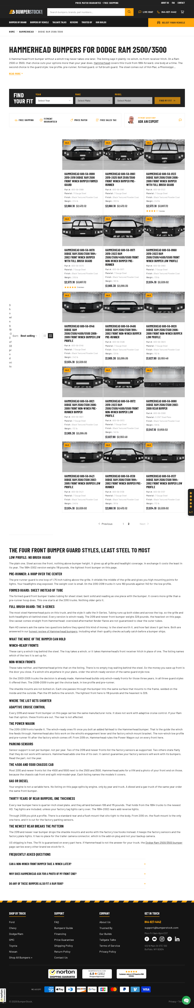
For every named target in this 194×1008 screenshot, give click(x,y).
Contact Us (61, 957)
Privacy (172, 1001)
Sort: (16, 335)
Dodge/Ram (16, 933)
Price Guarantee (64, 939)
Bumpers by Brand (18, 22)
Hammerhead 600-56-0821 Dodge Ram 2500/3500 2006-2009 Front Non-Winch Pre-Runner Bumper (80, 406)
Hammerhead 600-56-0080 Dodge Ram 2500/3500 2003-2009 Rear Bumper (162, 404)
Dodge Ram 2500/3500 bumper (164, 842)
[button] (3, 995)
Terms (181, 1001)
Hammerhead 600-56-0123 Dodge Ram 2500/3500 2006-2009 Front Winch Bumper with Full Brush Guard (162, 179)
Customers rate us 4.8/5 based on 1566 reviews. (131, 975)
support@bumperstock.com (161, 927)
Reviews (74, 22)
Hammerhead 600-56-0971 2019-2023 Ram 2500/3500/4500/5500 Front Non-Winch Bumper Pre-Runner (122, 257)
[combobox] (86, 12)
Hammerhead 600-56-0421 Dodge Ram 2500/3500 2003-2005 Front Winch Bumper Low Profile (82, 481)
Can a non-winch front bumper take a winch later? (40, 864)
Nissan (13, 951)
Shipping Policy (63, 945)
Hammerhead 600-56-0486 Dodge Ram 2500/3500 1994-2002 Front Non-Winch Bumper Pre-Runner (123, 331)
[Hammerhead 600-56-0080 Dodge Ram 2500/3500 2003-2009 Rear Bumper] (164, 382)
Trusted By (87, 22)
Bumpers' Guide (63, 928)
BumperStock (24, 1001)
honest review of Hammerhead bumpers (53, 631)
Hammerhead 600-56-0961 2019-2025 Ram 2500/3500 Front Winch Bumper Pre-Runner (120, 179)
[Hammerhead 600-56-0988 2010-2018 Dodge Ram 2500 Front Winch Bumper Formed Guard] (82, 154)
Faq (173, 3)
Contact (181, 3)
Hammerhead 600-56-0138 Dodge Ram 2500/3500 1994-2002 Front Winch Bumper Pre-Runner (123, 481)
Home (12, 31)
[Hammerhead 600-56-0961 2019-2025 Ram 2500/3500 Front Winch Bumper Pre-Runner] (123, 154)
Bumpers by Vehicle (39, 22)
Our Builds (101, 22)
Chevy (12, 928)
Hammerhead (26, 31)
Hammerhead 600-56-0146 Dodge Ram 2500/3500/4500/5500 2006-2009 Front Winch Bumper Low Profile (82, 333)
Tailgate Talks (59, 22)
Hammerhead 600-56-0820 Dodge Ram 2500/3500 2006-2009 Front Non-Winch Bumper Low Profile (164, 331)
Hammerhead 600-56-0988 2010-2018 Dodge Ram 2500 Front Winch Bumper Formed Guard (81, 179)
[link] (144, 524)
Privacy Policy (107, 951)
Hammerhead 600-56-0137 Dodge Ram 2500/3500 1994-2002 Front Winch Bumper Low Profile (164, 481)
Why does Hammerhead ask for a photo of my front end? (43, 874)
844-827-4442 (153, 922)
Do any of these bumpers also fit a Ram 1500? (36, 883)
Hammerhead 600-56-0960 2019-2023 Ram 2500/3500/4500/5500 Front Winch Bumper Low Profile (163, 255)
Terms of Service (109, 945)
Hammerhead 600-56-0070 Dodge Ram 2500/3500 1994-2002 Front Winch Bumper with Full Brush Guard (80, 255)
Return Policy (62, 951)
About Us (165, 3)
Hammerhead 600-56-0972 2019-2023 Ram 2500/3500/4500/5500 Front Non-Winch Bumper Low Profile (122, 408)
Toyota (13, 945)
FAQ (56, 922)
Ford (12, 922)
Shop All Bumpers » (20, 957)
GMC (11, 939)
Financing (60, 933)
